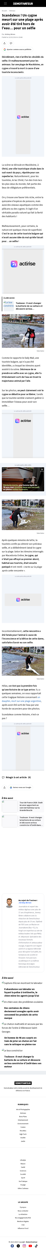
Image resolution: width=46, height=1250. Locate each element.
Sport (23, 1178)
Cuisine (23, 1127)
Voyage (23, 1185)
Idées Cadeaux (23, 1188)
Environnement (23, 1123)
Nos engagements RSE (23, 1218)
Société (23, 1174)
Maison (23, 1164)
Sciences (23, 1171)
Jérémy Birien (10, 34)
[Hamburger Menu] (5, 3)
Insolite (23, 1137)
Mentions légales (23, 1221)
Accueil (4, 11)
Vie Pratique (23, 1181)
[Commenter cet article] (11, 43)
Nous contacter (23, 1211)
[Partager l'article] (4, 43)
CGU (23, 1225)
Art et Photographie (23, 1109)
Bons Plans (23, 1116)
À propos (23, 1207)
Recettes (23, 1131)
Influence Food (23, 1228)
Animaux (12, 11)
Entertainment (23, 1120)
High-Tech (23, 1134)
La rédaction (23, 1214)
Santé (23, 1167)
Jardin (23, 1141)
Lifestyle (23, 1160)
